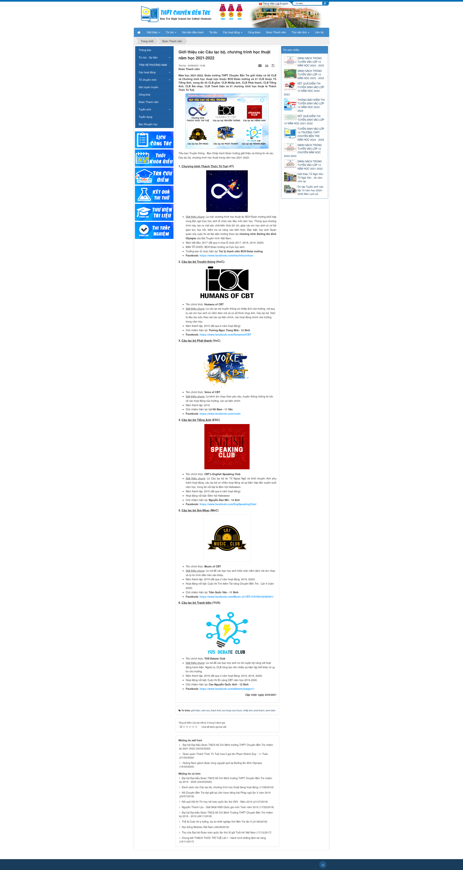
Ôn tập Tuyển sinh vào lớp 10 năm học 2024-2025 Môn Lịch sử (310, 190)
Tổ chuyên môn (148, 79)
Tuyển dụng (145, 117)
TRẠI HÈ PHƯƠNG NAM (153, 65)
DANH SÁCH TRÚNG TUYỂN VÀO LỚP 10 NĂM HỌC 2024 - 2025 (311, 61)
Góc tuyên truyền (148, 87)
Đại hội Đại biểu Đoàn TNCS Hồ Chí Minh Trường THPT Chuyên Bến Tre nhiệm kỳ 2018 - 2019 (226, 814)
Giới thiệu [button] (152, 32)
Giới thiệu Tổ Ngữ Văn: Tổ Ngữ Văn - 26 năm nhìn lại (311, 177)
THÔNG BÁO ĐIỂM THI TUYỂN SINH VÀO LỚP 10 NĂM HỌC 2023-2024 (311, 105)
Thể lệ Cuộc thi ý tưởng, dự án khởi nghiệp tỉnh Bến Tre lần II (217, 821)
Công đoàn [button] (254, 32)
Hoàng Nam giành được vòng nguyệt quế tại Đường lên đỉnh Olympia (222, 763)
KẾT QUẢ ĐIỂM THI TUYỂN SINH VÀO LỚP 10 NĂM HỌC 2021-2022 (304, 119)
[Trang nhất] (139, 32)
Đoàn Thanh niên (149, 102)
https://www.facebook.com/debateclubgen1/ (227, 688)
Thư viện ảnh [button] (300, 32)
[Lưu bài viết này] (273, 65)
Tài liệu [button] (213, 32)
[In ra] (267, 65)
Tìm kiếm (324, 3)
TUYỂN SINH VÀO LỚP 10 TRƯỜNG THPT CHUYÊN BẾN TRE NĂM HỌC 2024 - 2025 (311, 134)
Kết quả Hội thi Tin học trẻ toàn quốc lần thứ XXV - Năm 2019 (217, 801)
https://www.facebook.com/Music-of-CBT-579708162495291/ (237, 596)
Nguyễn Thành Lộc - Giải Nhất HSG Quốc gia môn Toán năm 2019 (220, 807)
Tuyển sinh (145, 109)
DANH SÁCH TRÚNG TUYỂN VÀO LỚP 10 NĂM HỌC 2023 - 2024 (311, 74)
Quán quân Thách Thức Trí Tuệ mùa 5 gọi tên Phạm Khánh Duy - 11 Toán (225, 754)
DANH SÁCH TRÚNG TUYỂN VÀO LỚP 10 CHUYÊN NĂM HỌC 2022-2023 (303, 150)
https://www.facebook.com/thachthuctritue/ (226, 255)
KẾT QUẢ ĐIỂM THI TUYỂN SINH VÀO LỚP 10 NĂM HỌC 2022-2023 (304, 89)
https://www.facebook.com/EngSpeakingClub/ (228, 504)
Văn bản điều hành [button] (193, 32)
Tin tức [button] (170, 32)
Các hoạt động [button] (232, 32)
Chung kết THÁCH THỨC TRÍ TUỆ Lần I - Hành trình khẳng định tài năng (224, 838)
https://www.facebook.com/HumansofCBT (225, 334)
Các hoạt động (147, 72)
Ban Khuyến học (148, 124)
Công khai (144, 94)
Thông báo (145, 50)
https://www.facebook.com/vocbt (220, 413)
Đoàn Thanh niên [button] (276, 32)
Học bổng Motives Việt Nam (198, 827)
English (283, 3)
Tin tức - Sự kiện (148, 57)
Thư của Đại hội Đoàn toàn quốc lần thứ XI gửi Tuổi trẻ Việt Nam (219, 832)
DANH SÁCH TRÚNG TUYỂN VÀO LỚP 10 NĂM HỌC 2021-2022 (310, 164)
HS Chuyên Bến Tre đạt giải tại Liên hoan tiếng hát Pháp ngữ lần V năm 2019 (226, 792)
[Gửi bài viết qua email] (260, 65)
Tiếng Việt (268, 3)
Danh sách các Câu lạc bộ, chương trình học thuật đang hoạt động (220, 787)
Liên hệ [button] (319, 32)
